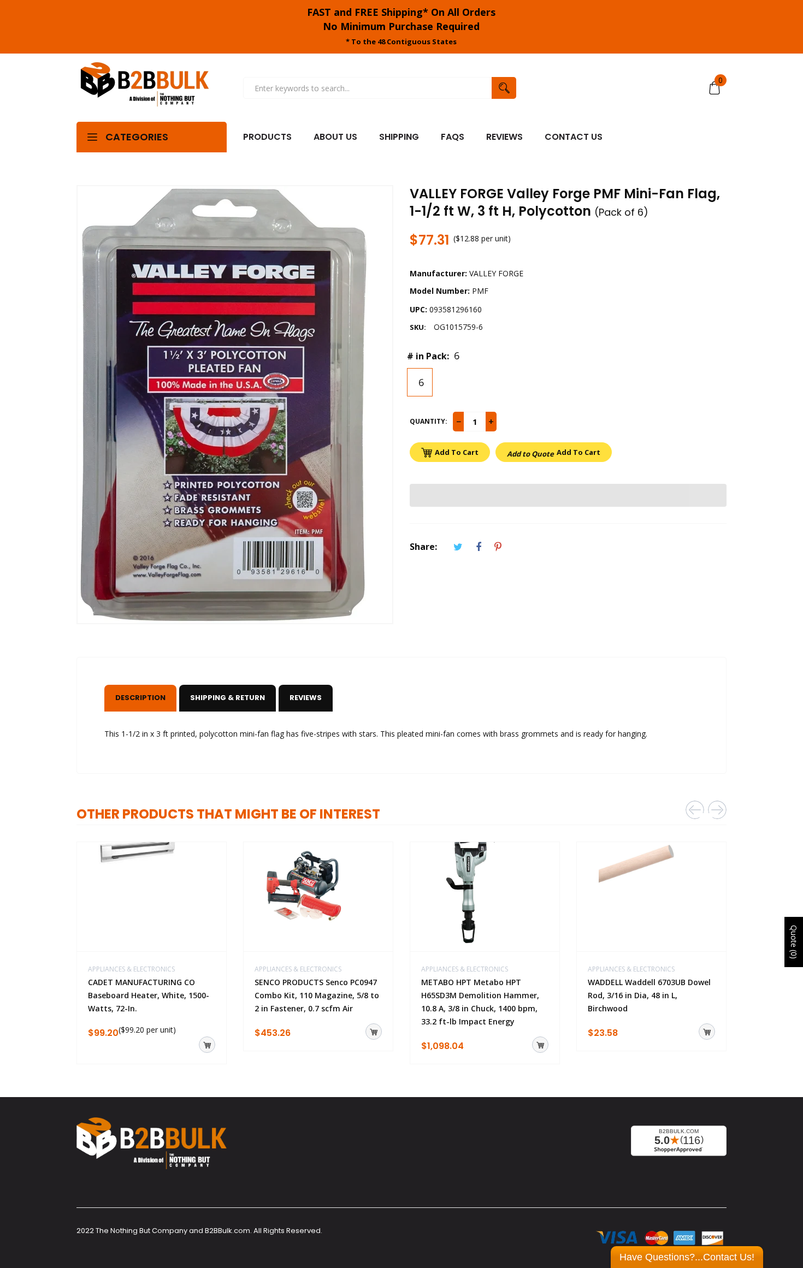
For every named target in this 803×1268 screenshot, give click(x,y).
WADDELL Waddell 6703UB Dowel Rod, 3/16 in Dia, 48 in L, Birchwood (649, 995)
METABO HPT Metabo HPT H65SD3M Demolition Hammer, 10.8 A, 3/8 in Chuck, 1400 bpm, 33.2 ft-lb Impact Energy (480, 1002)
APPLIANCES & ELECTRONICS (131, 969)
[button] (568, 495)
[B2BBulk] (144, 88)
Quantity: (428, 421)
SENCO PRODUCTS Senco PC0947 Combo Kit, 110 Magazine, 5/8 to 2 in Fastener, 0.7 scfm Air (317, 995)
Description (140, 697)
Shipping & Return (227, 697)
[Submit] (207, 1044)
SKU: (418, 327)
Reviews (306, 697)
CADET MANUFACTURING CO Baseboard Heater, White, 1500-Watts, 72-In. (148, 995)
